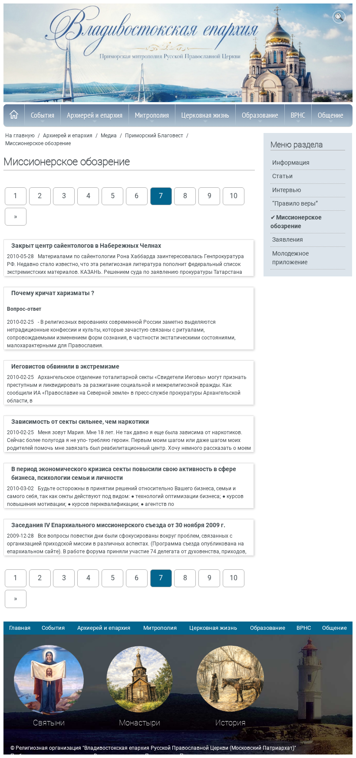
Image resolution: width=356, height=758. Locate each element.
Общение (330, 115)
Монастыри (139, 722)
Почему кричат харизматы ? (52, 293)
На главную (20, 136)
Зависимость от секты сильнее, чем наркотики (80, 422)
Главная (19, 628)
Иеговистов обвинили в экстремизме (65, 366)
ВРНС (298, 115)
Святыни (49, 722)
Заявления (287, 239)
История (230, 722)
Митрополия (152, 115)
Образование (260, 115)
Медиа (109, 136)
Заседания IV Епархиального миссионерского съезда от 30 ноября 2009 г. (118, 525)
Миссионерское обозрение (38, 143)
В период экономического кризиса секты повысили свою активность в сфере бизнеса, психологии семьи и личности (123, 473)
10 (233, 196)
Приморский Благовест (154, 136)
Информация (291, 162)
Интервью (286, 190)
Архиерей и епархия (94, 115)
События (42, 115)
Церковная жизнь (205, 115)
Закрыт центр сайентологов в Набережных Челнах (86, 245)
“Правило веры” (295, 203)
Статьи (282, 176)
